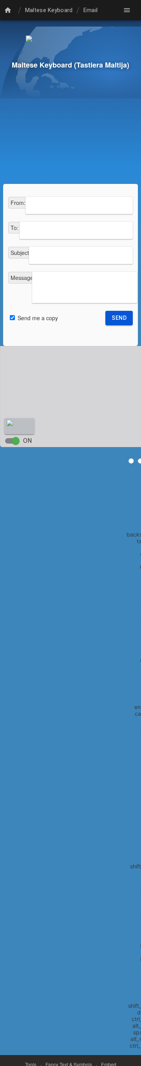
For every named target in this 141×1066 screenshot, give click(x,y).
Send (119, 318)
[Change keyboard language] (9, 10)
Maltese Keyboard (48, 10)
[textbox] (79, 205)
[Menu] (127, 10)
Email (90, 10)
